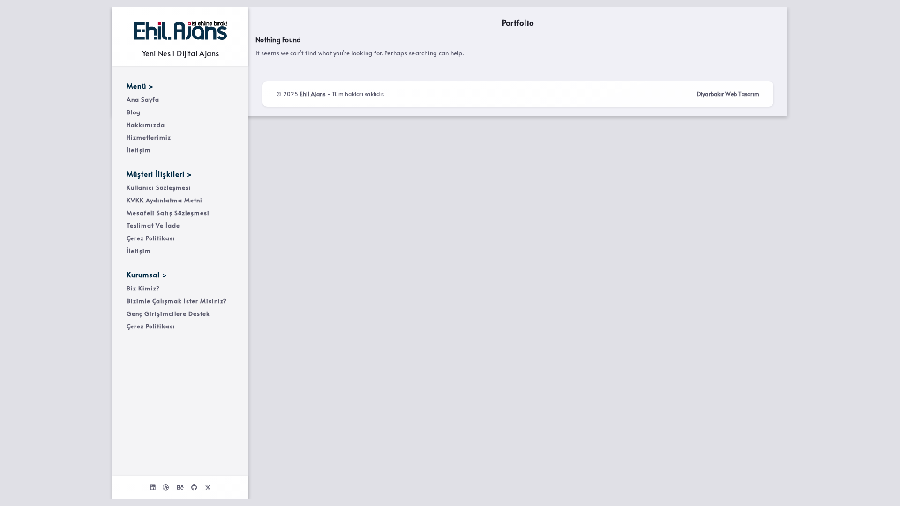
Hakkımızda (146, 124)
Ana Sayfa (143, 99)
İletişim (139, 150)
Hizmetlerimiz (149, 137)
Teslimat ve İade (153, 225)
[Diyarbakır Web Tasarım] (180, 30)
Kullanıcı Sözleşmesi (159, 187)
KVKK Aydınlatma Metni (164, 200)
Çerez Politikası (151, 238)
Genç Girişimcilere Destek (168, 313)
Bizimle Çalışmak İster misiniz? (177, 301)
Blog (134, 112)
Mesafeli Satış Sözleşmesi (168, 212)
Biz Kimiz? (143, 288)
